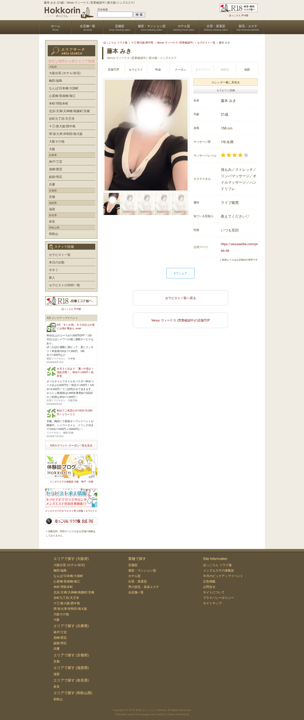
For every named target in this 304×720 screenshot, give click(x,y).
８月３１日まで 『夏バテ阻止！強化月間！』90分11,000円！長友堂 (75, 372)
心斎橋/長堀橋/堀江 (62, 95)
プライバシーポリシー (218, 597)
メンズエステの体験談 (218, 570)
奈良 (52, 221)
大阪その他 (56, 141)
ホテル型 (134, 575)
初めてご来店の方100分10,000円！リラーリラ (74, 412)
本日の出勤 (56, 262)
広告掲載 (209, 581)
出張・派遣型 (137, 581)
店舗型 (133, 565)
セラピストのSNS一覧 (64, 285)
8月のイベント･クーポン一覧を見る (71, 445)
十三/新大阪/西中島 (62, 126)
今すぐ (53, 269)
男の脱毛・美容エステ (143, 586)
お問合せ (209, 586)
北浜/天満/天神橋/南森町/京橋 (69, 111)
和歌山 (53, 233)
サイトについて (214, 592)
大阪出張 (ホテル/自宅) (65, 73)
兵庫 (52, 184)
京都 (52, 196)
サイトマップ (212, 603)
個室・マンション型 (142, 570)
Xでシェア (180, 273)
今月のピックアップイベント (223, 575)
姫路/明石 (55, 176)
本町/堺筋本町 (58, 103)
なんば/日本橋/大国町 (64, 88)
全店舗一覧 (136, 592)
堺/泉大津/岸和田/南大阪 (66, 133)
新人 (52, 277)
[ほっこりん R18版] (238, 8)
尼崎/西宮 (55, 169)
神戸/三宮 (55, 161)
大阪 (52, 149)
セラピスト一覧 (60, 254)
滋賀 (52, 209)
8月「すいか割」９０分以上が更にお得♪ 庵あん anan (76, 326)
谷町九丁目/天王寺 (62, 118)
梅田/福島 (55, 80)
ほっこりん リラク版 (217, 565)
